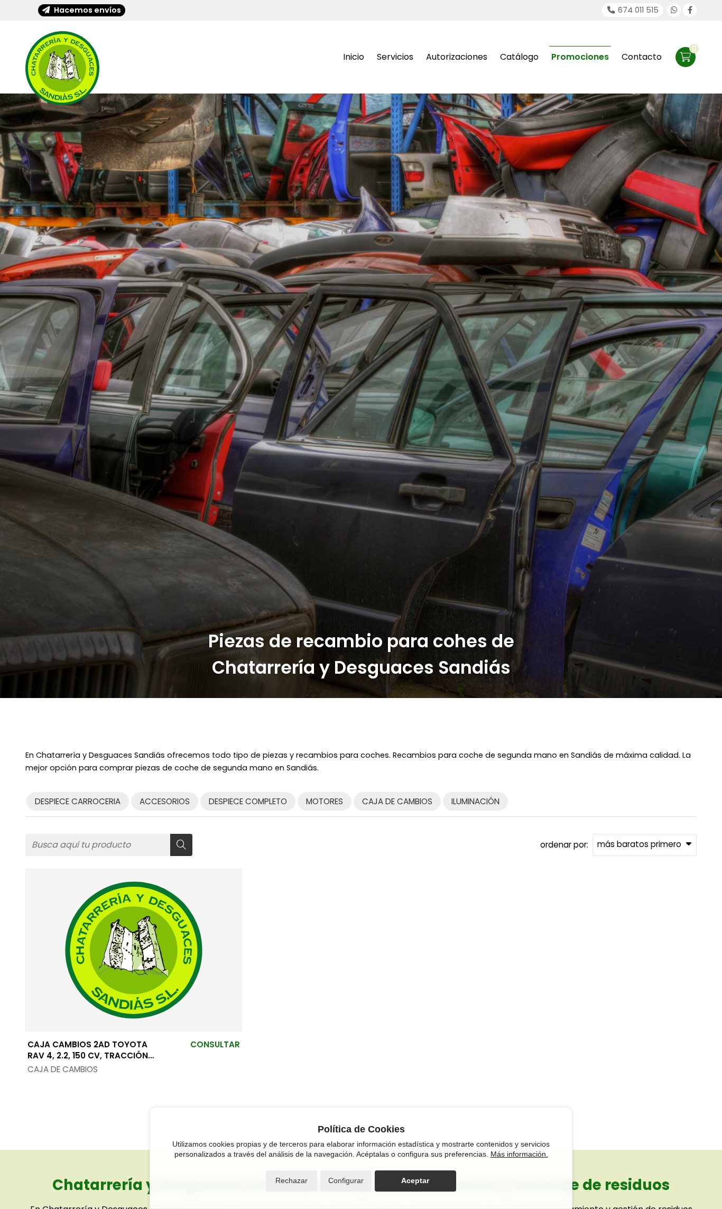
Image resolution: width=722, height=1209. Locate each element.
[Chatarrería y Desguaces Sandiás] (62, 68)
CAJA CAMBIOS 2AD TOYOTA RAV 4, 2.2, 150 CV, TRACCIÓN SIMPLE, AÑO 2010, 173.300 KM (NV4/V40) (87, 1050)
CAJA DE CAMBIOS (62, 1069)
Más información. (519, 1154)
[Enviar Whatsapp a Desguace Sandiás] (674, 10)
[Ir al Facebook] (690, 10)
